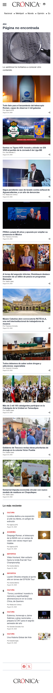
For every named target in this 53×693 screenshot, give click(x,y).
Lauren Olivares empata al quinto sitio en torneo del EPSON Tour (21, 578)
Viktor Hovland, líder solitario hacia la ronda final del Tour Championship (19, 560)
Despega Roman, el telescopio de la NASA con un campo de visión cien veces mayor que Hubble (20, 539)
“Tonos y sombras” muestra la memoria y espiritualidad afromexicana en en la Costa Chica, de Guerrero (20, 597)
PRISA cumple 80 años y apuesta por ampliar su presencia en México (25, 233)
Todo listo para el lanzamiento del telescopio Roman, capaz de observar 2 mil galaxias (23, 106)
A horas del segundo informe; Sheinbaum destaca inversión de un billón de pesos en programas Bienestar (26, 276)
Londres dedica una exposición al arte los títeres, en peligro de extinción (20, 519)
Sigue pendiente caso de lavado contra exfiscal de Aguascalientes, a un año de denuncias (26, 191)
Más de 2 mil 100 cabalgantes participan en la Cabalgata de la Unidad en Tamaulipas (24, 406)
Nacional (8, 13)
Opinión (40, 13)
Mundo (31, 13)
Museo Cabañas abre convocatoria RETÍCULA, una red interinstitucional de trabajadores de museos (25, 321)
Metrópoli (20, 13)
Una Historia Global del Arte (19, 637)
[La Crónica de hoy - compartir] (49, 113)
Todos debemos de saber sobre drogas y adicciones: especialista (22, 364)
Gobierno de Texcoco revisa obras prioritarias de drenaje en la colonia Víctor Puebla (25, 448)
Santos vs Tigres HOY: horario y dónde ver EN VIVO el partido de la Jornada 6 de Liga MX (24, 148)
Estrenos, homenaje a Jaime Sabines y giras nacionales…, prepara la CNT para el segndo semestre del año (20, 619)
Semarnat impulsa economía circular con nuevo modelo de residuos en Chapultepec (25, 491)
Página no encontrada (21, 28)
